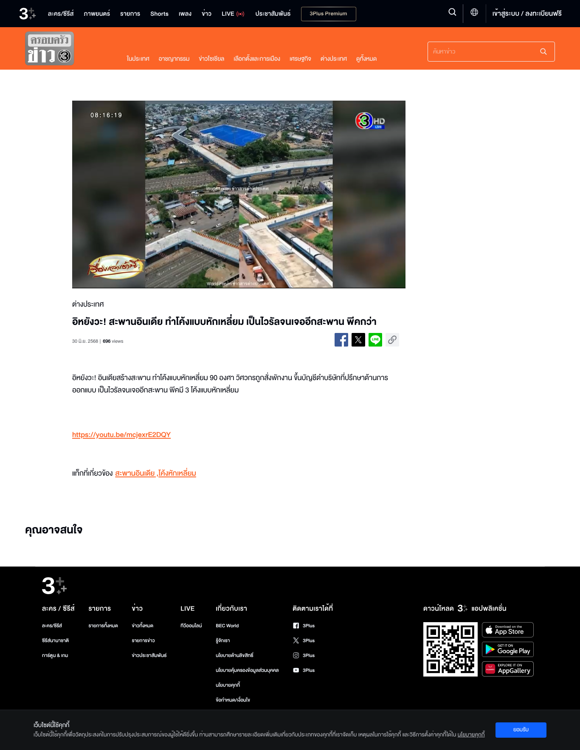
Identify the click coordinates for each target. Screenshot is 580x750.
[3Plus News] (67, 50)
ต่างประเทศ (334, 59)
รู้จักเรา (223, 641)
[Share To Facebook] (341, 340)
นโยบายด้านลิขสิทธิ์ (234, 655)
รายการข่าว (143, 641)
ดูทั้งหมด (366, 59)
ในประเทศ (138, 59)
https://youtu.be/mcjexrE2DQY (121, 435)
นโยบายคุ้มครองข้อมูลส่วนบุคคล (247, 670)
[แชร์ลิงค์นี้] (392, 340)
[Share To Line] (375, 340)
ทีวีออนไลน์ (191, 626)
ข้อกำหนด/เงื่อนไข (233, 700)
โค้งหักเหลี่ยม (177, 473)
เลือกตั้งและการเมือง (257, 59)
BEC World (227, 626)
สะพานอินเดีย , (136, 473)
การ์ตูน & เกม (55, 655)
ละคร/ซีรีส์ (52, 626)
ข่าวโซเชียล (211, 59)
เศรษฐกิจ (300, 59)
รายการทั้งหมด (103, 626)
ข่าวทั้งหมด (142, 626)
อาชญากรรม (174, 59)
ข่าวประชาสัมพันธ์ (149, 655)
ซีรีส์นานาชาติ (55, 641)
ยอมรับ (521, 729)
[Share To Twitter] (358, 340)
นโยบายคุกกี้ (228, 685)
